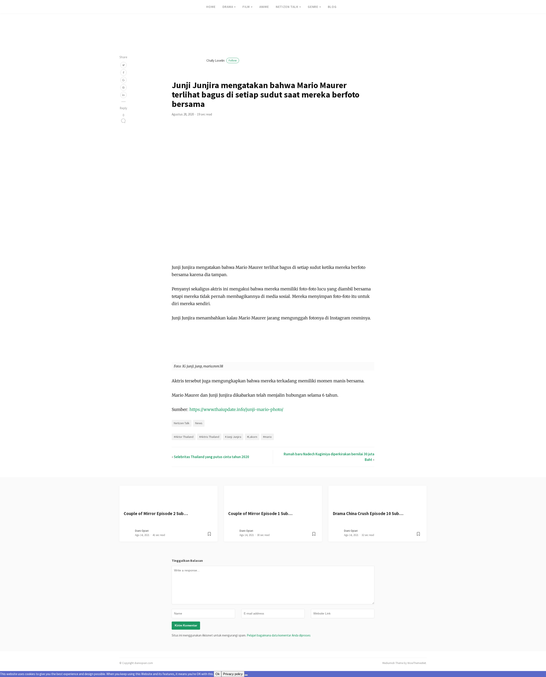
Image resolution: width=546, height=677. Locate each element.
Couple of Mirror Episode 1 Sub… (260, 513)
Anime (264, 7)
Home (210, 7)
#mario (267, 437)
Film (246, 7)
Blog (332, 7)
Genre (313, 7)
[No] (246, 675)
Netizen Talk (287, 7)
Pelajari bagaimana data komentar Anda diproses (279, 635)
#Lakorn (252, 437)
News (198, 423)
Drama (227, 7)
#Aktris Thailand (209, 437)
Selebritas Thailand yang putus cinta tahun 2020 (211, 456)
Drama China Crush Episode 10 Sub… (368, 513)
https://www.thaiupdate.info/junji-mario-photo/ (236, 409)
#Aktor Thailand (183, 437)
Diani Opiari (142, 531)
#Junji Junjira (233, 437)
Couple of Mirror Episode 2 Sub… (156, 513)
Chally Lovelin (221, 60)
